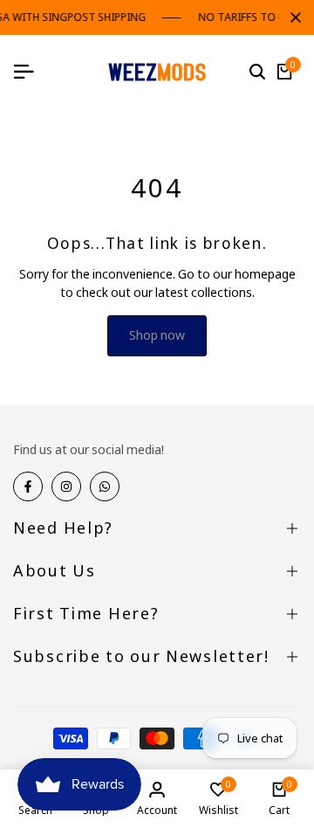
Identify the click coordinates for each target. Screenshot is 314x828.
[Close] (292, 17)
